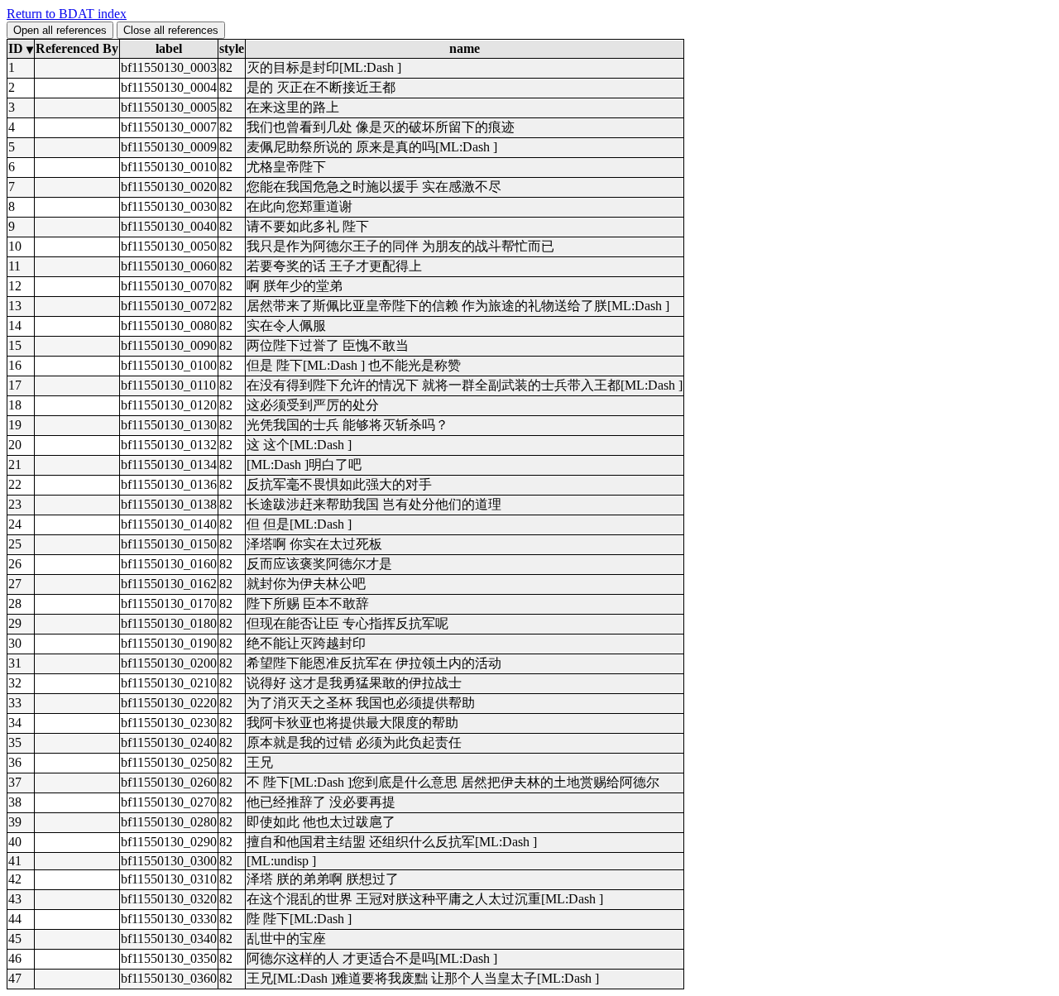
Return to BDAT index (67, 14)
